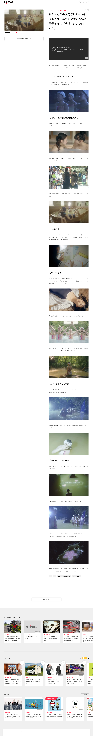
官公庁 (59, 576)
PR (50, 576)
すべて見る (85, 694)
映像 (54, 576)
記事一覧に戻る (46, 599)
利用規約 (73, 731)
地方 (73, 576)
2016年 (78, 576)
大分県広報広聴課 (66, 576)
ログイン (86, 2)
